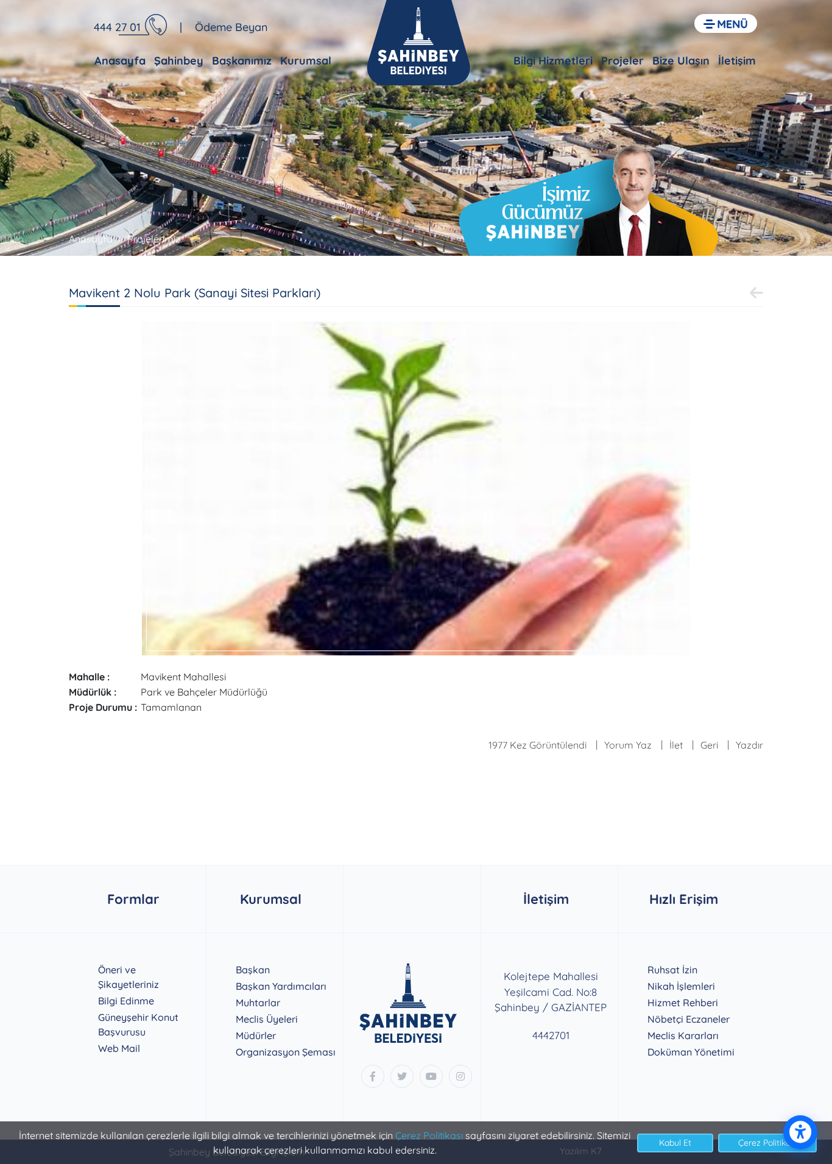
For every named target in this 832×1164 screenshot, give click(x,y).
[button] (725, 23)
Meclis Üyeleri (267, 1019)
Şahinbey (178, 61)
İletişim (737, 61)
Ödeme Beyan (231, 27)
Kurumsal (305, 61)
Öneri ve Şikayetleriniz (128, 977)
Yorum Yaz (628, 745)
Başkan (253, 970)
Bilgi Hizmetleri (553, 61)
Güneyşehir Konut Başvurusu (138, 1024)
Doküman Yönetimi (691, 1052)
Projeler (622, 61)
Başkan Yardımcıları (281, 986)
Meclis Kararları (683, 1035)
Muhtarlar (258, 1002)
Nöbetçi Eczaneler (688, 1019)
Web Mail (119, 1048)
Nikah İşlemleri (681, 986)
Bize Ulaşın (681, 61)
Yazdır (749, 745)
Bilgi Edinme (126, 1001)
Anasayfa (120, 61)
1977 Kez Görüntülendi (537, 745)
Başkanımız (242, 61)
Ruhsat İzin (672, 970)
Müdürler (256, 1035)
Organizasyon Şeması (286, 1052)
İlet (676, 745)
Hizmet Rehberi (682, 1002)
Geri (709, 745)
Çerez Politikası (429, 1135)
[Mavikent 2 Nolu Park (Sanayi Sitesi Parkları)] (416, 487)
